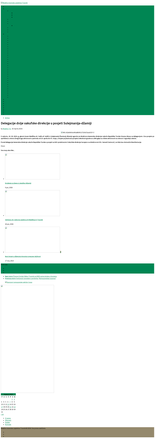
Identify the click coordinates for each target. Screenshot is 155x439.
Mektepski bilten (11, 101)
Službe (11, 11)
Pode (11, 78)
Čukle (11, 42)
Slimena (12, 84)
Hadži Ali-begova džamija (18, 53)
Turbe (11, 91)
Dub (10, 47)
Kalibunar (12, 59)
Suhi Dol (12, 87)
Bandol (11, 36)
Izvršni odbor (14, 19)
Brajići (11, 40)
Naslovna (8, 6)
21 (10, 407)
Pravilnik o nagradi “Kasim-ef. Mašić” (26, 25)
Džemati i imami (11, 34)
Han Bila (12, 55)
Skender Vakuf (14, 82)
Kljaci (11, 63)
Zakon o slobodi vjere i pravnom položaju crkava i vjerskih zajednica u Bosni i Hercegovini (41, 30)
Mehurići (12, 74)
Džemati (8, 420)
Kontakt (8, 114)
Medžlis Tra (7, 129)
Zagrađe (12, 97)
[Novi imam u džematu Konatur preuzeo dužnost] (32, 252)
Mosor (11, 72)
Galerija (8, 108)
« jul (2, 414)
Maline (11, 70)
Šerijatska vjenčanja (12, 112)
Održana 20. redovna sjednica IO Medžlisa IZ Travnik (24, 220)
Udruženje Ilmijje (11, 99)
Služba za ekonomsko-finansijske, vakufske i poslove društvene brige (38, 17)
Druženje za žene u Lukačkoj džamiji (18, 183)
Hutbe (7, 106)
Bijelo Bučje (13, 38)
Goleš (11, 51)
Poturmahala (14, 80)
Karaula (12, 61)
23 (15, 407)
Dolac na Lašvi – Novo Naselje (19, 44)
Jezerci (11, 57)
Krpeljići (12, 68)
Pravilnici (12, 23)
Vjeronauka (9, 103)
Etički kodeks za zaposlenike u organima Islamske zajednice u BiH (32, 32)
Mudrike (12, 76)
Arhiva (7, 110)
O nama (8, 418)
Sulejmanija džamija (16, 89)
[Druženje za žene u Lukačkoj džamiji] (32, 179)
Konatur (12, 65)
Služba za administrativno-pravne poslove (28, 15)
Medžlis (7, 9)
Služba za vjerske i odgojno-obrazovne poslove (30, 13)
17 (2, 407)
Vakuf (11, 95)
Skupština (12, 21)
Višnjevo (12, 93)
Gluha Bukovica (14, 49)
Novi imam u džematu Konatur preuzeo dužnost (23, 256)
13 (8, 404)
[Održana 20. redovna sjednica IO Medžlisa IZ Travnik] (32, 215)
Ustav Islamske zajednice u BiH (20, 28)
